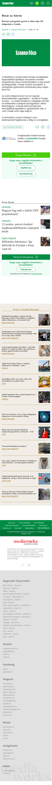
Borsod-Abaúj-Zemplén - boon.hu (16, 594)
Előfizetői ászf (7, 528)
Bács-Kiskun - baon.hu (12, 585)
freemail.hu (7, 750)
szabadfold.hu (9, 651)
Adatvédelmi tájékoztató (11, 525)
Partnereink (18, 528)
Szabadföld (32, 138)
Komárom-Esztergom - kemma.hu (16, 617)
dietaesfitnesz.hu (10, 706)
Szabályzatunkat (36, 274)
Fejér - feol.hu (8, 602)
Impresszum (11, 523)
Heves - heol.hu (9, 611)
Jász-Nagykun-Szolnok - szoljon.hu (17, 614)
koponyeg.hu (8, 753)
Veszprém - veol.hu (10, 634)
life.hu (5, 735)
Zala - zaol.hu (8, 637)
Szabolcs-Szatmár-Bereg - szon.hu (17, 625)
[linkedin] (29, 565)
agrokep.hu (7, 672)
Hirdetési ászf (43, 525)
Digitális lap (26, 168)
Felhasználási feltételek (28, 525)
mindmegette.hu (10, 701)
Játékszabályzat (29, 528)
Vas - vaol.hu (8, 631)
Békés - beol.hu (9, 591)
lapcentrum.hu (9, 759)
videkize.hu (7, 712)
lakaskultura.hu (9, 689)
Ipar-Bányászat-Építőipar (12, 127)
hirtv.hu (6, 654)
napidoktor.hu (8, 698)
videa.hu (6, 756)
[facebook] (23, 565)
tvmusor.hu (7, 715)
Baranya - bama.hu (10, 588)
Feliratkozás (25, 270)
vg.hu (5, 669)
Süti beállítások (43, 528)
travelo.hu (7, 703)
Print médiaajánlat (39, 523)
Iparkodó (5, 30)
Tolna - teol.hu (9, 628)
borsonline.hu (8, 727)
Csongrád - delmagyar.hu (13, 597)
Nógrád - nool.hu (10, 619)
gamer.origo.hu (9, 692)
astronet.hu (7, 683)
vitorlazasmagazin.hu (11, 709)
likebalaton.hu (9, 695)
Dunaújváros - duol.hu (12, 599)
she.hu (6, 738)
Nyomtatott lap (26, 174)
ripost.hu (6, 729)
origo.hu (6, 657)
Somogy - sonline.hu (11, 622)
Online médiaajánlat (24, 523)
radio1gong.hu (9, 770)
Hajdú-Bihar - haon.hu (12, 608)
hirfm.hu (6, 773)
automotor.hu (8, 686)
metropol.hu (8, 732)
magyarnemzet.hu (10, 648)
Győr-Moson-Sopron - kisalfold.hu (16, 605)
